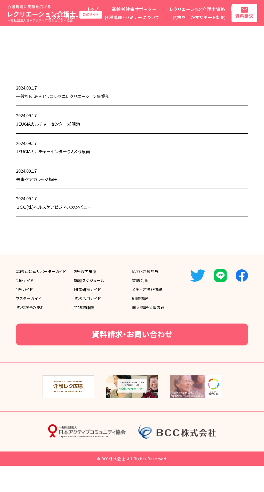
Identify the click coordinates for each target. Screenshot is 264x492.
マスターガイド (28, 298)
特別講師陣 (84, 307)
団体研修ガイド (87, 289)
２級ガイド (25, 280)
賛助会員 (140, 280)
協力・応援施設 (145, 271)
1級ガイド (24, 289)
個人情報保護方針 (148, 307)
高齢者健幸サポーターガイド (41, 271)
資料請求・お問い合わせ (132, 334)
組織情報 (140, 298)
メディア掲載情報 (147, 289)
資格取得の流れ (30, 307)
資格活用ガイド (87, 298)
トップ (93, 9)
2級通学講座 (85, 271)
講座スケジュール (89, 280)
